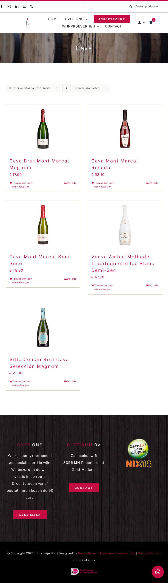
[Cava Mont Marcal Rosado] (125, 128)
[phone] (32, 6)
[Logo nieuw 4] (22, 19)
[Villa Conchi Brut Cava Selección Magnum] (43, 327)
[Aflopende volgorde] (66, 88)
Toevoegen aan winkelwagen (22, 185)
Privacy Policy (148, 553)
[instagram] (9, 6)
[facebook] (1, 6)
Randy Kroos (87, 553)
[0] (151, 22)
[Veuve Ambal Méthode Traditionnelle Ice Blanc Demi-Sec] (125, 224)
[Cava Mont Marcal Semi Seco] (43, 224)
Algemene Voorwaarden (117, 553)
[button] (158, 572)
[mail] (24, 6)
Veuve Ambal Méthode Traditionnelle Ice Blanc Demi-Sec (123, 263)
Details (72, 183)
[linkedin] (17, 6)
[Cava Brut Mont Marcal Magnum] (43, 128)
